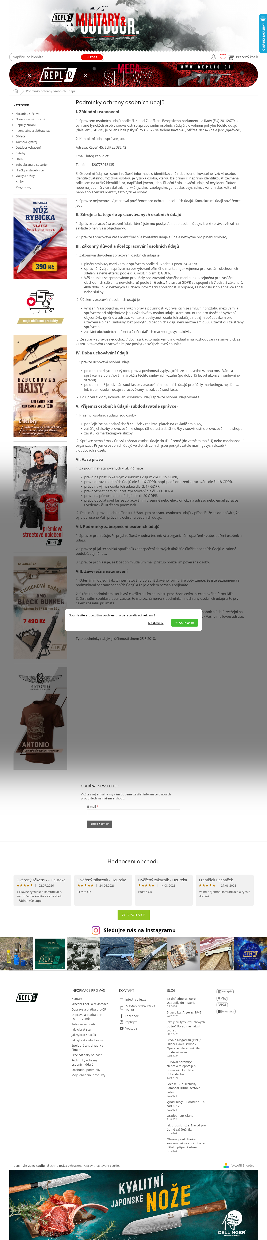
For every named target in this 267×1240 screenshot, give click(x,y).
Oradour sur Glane (180, 1116)
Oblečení (22, 136)
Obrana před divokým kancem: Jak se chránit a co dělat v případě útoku (186, 1143)
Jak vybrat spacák (84, 1035)
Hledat (92, 57)
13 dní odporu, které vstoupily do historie (181, 1001)
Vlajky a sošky (25, 176)
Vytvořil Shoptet (243, 1165)
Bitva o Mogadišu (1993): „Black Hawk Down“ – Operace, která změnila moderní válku (184, 1046)
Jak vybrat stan (82, 1029)
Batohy (20, 153)
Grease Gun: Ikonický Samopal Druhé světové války (183, 1088)
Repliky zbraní (26, 125)
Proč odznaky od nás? (87, 1055)
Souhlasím (186, 623)
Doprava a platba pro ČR (89, 1009)
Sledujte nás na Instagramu (140, 930)
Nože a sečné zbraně (30, 119)
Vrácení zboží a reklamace (90, 1004)
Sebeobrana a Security (31, 165)
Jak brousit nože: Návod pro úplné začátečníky (186, 1127)
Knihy (20, 181)
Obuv (19, 159)
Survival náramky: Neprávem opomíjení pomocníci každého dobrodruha (182, 1068)
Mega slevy (23, 187)
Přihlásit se (100, 824)
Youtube (131, 1028)
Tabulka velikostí (83, 1024)
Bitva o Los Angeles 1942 (184, 1012)
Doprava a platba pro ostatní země (87, 1017)
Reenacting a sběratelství (33, 131)
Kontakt (77, 999)
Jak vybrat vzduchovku (87, 1040)
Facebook (131, 1016)
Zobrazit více (133, 915)
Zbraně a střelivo (27, 114)
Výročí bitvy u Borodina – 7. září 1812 (186, 1104)
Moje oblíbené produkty (88, 1075)
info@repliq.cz (135, 999)
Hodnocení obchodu (133, 861)
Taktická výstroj (26, 142)
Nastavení (156, 623)
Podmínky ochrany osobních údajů (85, 1062)
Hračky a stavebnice (30, 170)
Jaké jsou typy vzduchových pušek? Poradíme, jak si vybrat (186, 1026)
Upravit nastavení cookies (102, 1166)
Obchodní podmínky (86, 1070)
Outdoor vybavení (28, 147)
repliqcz (131, 1022)
